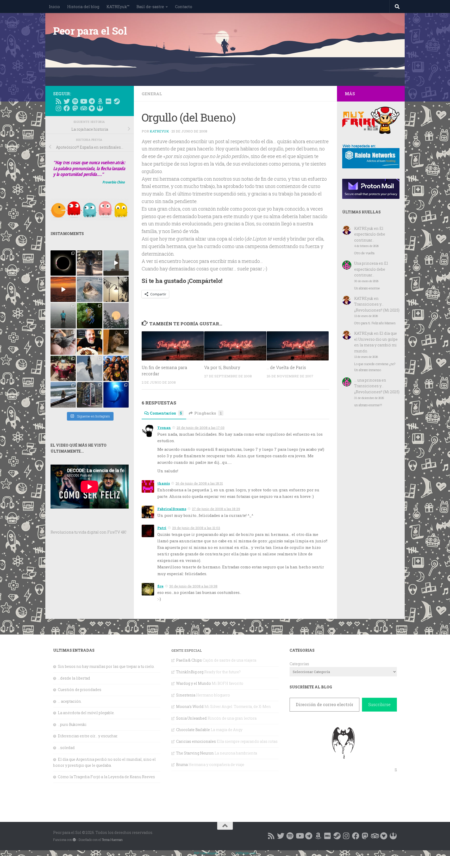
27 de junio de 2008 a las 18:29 (216, 508)
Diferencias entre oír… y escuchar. (88, 735)
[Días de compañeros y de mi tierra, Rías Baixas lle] (63, 368)
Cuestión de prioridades (79, 689)
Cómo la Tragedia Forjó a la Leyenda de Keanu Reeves (106, 776)
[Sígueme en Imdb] (108, 101)
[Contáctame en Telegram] (92, 101)
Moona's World (190, 706)
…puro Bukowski (72, 724)
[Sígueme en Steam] (117, 101)
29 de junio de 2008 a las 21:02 (196, 527)
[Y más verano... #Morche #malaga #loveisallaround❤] (116, 289)
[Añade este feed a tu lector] (58, 101)
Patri (161, 527)
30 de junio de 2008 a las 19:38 (193, 586)
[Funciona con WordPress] (74, 839)
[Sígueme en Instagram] (58, 108)
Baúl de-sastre (150, 6)
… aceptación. (70, 701)
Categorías (299, 663)
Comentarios (166, 413)
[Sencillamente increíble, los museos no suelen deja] (89, 394)
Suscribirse (379, 704)
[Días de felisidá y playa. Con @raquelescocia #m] (63, 394)
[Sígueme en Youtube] (83, 101)
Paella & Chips (189, 660)
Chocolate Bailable (193, 729)
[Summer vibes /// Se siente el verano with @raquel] (63, 315)
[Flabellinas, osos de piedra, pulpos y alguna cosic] (89, 315)
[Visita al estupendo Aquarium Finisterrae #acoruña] (89, 289)
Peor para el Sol (90, 30)
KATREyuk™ (118, 6)
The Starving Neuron (195, 753)
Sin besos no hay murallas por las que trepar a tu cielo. (106, 666)
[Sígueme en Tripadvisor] (83, 108)
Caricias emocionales (196, 741)
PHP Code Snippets (206, 853)
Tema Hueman (112, 840)
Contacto (183, 6)
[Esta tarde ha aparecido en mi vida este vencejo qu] (63, 342)
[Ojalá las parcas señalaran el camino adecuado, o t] (116, 315)
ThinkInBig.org (189, 671)
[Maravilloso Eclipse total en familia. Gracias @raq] (63, 263)
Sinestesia (185, 695)
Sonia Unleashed (191, 718)
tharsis (163, 483)
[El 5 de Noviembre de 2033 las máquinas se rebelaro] (89, 342)
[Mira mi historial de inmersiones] (92, 108)
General (152, 93)
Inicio (54, 6)
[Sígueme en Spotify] (75, 101)
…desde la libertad (74, 678)
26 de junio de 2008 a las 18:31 (199, 483)
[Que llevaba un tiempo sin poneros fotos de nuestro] (116, 342)
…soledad (66, 747)
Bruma (182, 764)
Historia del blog (83, 6)
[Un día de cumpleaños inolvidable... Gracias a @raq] (89, 368)
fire (160, 586)
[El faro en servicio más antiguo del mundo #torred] (116, 263)
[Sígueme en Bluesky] (67, 101)
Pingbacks (208, 413)
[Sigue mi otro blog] (100, 108)
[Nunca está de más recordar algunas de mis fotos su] (116, 394)
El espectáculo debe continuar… (369, 234)
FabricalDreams (171, 508)
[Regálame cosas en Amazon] (100, 101)
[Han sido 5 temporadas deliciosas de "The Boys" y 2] (116, 368)
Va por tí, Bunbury (222, 367)
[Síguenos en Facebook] (67, 108)
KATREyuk (159, 131)
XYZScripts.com (245, 853)
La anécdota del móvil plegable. (86, 712)
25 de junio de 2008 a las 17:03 (200, 427)
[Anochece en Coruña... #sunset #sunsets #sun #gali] (63, 289)
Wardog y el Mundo (193, 683)
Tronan (164, 427)
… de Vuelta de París (286, 367)
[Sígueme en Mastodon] (75, 108)
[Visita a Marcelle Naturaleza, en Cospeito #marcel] (89, 263)
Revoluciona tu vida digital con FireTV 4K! (88, 532)
